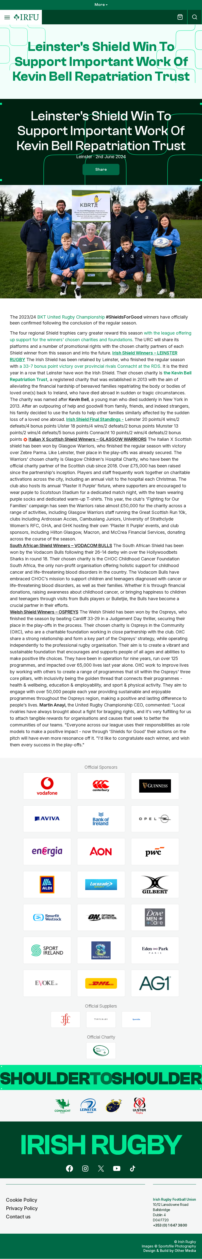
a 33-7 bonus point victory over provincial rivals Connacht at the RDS (89, 366)
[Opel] (155, 819)
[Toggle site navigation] (7, 17)
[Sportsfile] (136, 1019)
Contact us (18, 1217)
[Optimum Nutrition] (101, 917)
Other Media (185, 1250)
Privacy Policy (22, 1208)
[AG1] (155, 983)
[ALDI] (47, 885)
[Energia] (47, 852)
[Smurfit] (47, 917)
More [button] (100, 4)
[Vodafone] (47, 786)
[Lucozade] (101, 885)
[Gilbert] (155, 885)
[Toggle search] (194, 17)
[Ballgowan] (101, 950)
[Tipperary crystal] (101, 1019)
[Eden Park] (155, 950)
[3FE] (65, 1019)
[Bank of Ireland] (101, 819)
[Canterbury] (101, 786)
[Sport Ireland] (47, 950)
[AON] (101, 852)
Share (101, 169)
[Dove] (155, 917)
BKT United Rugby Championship (71, 317)
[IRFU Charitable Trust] (101, 1051)
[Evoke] (47, 983)
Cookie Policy (21, 1200)
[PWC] (155, 852)
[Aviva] (47, 819)
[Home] (26, 17)
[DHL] (101, 983)
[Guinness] (155, 786)
